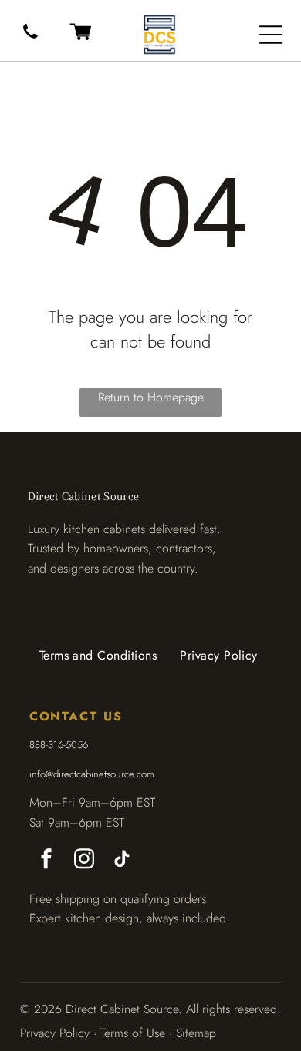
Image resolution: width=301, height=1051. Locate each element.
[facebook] (46, 861)
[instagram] (84, 861)
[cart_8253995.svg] (80, 40)
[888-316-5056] (30, 39)
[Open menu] (270, 34)
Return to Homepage (151, 397)
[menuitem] (98, 656)
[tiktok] (122, 861)
